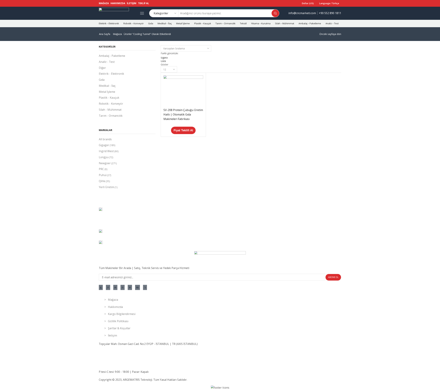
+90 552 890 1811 (330, 13)
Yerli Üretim (108, 187)
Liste (163, 61)
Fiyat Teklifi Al (183, 130)
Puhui (105, 175)
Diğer (102, 68)
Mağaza (104, 3)
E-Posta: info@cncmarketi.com (118, 364)
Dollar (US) (308, 3)
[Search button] (275, 13)
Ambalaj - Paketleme (112, 56)
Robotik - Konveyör (111, 104)
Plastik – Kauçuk (202, 23)
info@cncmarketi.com (302, 13)
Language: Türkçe (329, 3)
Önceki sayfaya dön (330, 34)
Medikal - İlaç (107, 86)
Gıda (150, 23)
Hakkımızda (118, 3)
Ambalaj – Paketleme (310, 23)
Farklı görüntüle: (169, 53)
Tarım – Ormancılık (225, 23)
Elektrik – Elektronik (109, 23)
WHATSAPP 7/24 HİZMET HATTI (120, 356)
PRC (103, 169)
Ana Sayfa (104, 34)
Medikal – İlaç (165, 23)
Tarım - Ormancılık (111, 116)
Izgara (164, 57)
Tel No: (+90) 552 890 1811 (115, 352)
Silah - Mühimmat (110, 110)
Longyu (106, 157)
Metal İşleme (183, 23)
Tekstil (243, 23)
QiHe (104, 181)
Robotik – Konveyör (133, 23)
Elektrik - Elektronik (111, 74)
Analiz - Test (107, 62)
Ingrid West (109, 151)
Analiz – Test (332, 23)
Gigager (107, 145)
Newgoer (108, 163)
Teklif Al (143, 3)
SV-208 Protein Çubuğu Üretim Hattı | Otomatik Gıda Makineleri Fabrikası (183, 114)
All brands (105, 139)
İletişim (131, 3)
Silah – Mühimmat (284, 23)
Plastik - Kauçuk (109, 97)
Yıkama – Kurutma (261, 23)
